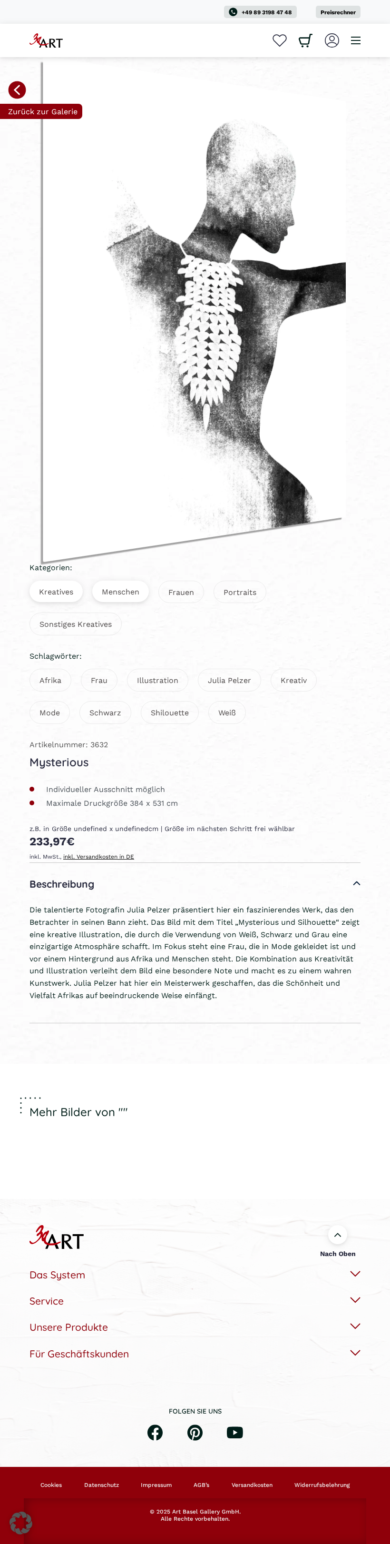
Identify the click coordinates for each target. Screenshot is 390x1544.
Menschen (120, 591)
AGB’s (201, 1485)
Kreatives (56, 591)
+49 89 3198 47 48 (267, 12)
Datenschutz (101, 1485)
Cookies (51, 1485)
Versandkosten (252, 1485)
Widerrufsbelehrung (322, 1485)
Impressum (156, 1485)
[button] (21, 1523)
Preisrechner (338, 12)
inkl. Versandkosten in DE (98, 856)
